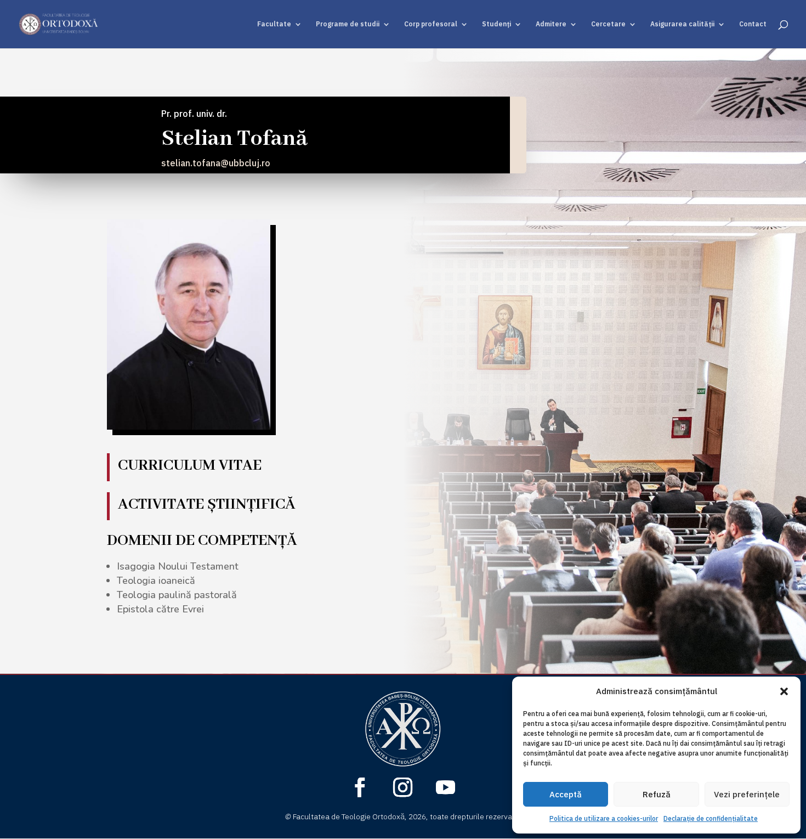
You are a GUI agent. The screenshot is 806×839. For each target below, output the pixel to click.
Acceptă (565, 794)
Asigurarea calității (682, 24)
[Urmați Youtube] (446, 787)
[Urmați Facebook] (360, 787)
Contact (753, 24)
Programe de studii (347, 24)
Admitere (551, 24)
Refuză (657, 794)
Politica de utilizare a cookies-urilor (603, 818)
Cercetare (608, 24)
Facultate (274, 24)
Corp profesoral (430, 24)
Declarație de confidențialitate (710, 818)
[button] (784, 691)
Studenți (496, 24)
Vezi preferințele (747, 794)
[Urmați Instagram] (403, 787)
